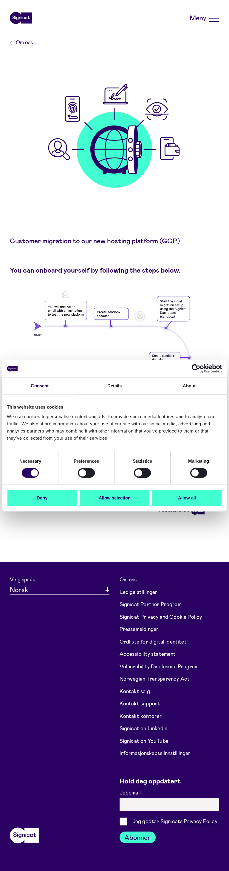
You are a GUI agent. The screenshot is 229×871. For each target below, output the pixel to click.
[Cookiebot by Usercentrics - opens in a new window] (196, 368)
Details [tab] (114, 385)
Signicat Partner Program (151, 604)
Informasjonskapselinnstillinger (155, 753)
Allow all (187, 497)
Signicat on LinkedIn (144, 728)
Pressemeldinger (139, 629)
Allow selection (115, 497)
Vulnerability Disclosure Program (159, 666)
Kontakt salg (135, 691)
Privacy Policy (200, 821)
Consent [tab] (40, 385)
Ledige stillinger (139, 592)
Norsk (19, 589)
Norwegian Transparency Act (155, 678)
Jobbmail (131, 792)
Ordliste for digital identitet (153, 641)
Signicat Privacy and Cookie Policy (161, 617)
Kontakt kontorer (141, 716)
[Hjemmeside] (21, 18)
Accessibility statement (148, 654)
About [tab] (189, 385)
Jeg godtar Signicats (174, 821)
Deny (42, 497)
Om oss (21, 42)
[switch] (86, 473)
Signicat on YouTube (144, 740)
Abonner (137, 837)
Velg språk (22, 579)
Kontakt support (140, 703)
